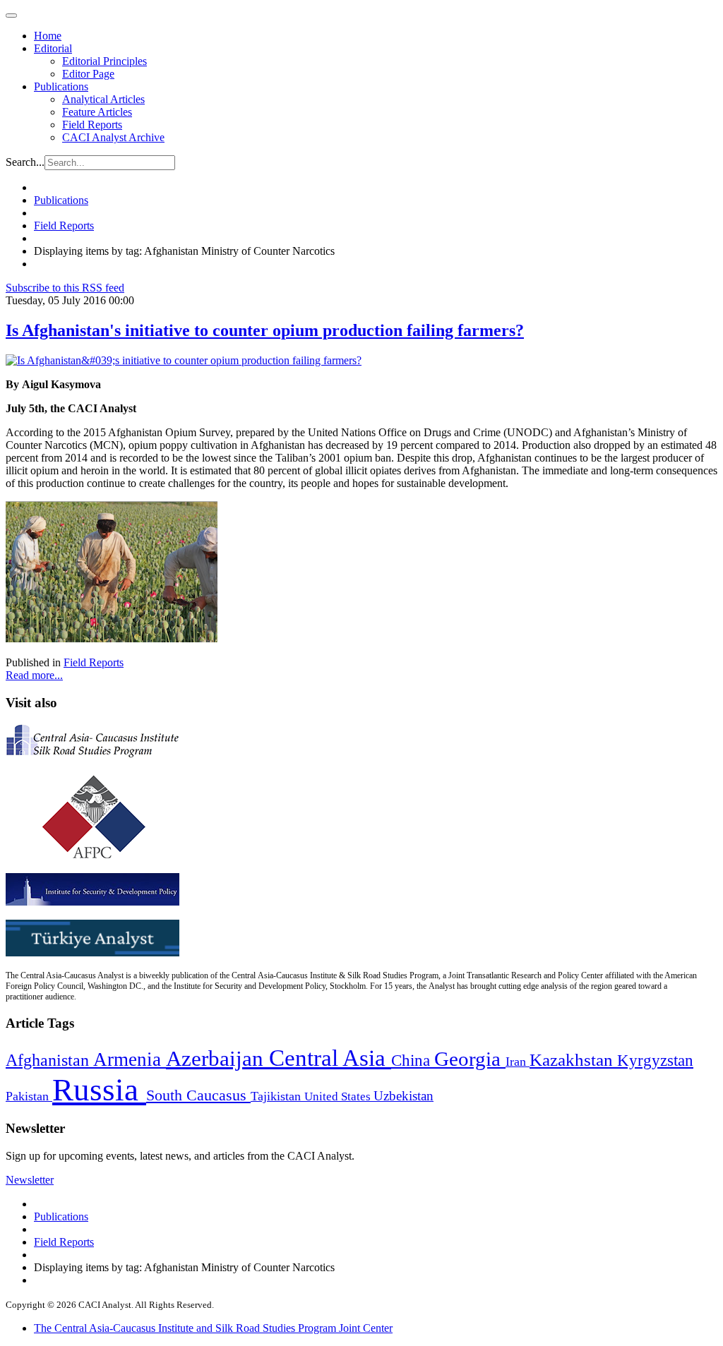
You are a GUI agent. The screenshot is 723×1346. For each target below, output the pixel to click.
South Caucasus (198, 1095)
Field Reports (92, 125)
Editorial (53, 48)
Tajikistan (277, 1096)
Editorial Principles (104, 61)
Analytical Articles (103, 99)
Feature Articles (97, 112)
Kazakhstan (573, 1059)
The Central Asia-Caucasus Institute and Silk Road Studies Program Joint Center (213, 1328)
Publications (61, 86)
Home (47, 36)
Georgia (470, 1058)
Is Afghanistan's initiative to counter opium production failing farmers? (265, 330)
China (412, 1060)
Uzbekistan (404, 1095)
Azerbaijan (217, 1059)
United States (339, 1096)
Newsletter (30, 1180)
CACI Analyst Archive (113, 137)
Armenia (129, 1059)
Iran (518, 1061)
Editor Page (88, 74)
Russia (99, 1089)
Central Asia (330, 1058)
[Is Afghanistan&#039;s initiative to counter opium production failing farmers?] (184, 360)
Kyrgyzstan (655, 1060)
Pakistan (29, 1096)
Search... (25, 162)
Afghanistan (49, 1060)
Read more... (34, 675)
